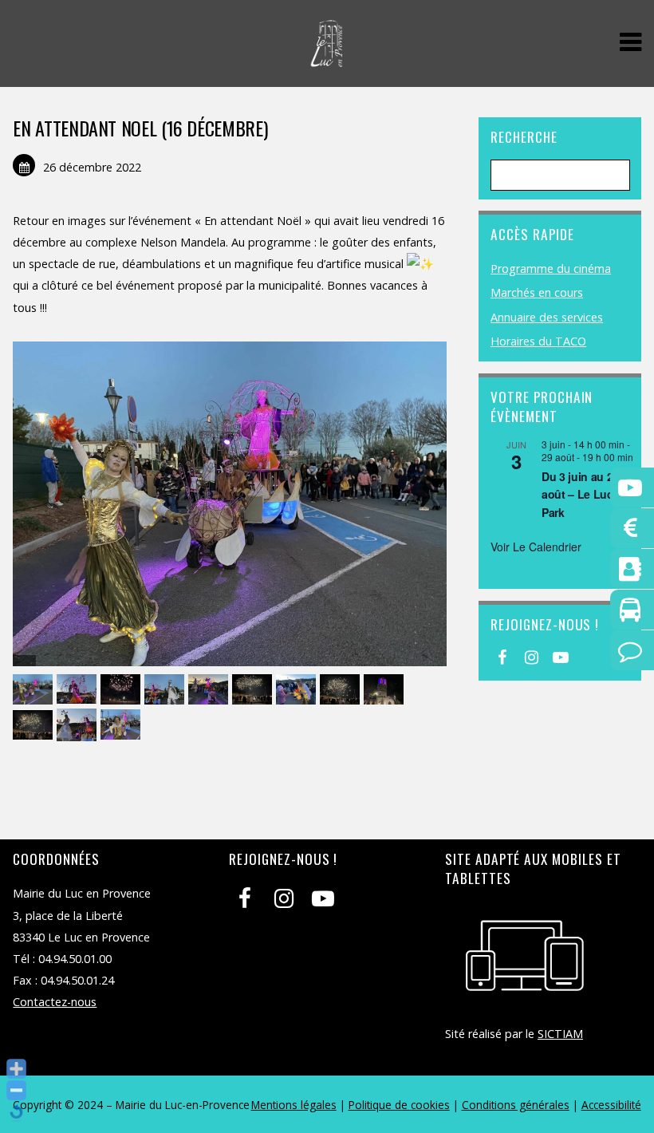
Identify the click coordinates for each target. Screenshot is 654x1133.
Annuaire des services (546, 317)
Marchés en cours (536, 292)
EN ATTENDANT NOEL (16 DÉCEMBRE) (140, 127)
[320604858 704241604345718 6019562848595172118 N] (254, 689)
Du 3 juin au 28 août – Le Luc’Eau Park (589, 494)
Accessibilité (611, 1104)
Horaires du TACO (538, 341)
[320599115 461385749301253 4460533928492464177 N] (210, 689)
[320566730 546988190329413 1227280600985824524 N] (166, 689)
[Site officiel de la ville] (326, 59)
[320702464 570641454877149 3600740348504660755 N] (35, 725)
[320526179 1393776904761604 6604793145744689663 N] (78, 725)
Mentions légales (294, 1104)
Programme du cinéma (550, 268)
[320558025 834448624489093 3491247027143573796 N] (386, 689)
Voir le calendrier (535, 547)
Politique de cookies (399, 1104)
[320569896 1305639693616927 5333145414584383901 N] (122, 689)
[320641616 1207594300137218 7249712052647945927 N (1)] (298, 689)
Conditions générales (515, 1104)
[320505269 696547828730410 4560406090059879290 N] (35, 689)
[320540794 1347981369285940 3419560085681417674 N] (122, 725)
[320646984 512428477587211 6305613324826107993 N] (342, 689)
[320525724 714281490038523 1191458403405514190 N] (78, 689)
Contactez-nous (55, 1001)
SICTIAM (560, 1033)
